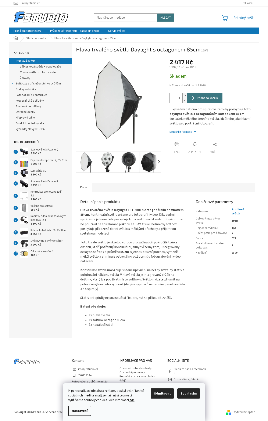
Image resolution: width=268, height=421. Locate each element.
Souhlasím (189, 393)
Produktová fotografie (30, 123)
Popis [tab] (83, 187)
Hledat (165, 17)
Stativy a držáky (26, 89)
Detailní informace (180, 132)
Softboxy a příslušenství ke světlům (38, 83)
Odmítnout (162, 393)
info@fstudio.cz (88, 369)
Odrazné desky (25, 112)
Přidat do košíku (207, 97)
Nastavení (79, 411)
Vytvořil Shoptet (244, 412)
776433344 (85, 375)
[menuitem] (27, 31)
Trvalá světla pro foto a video (38, 72)
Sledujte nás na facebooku (190, 371)
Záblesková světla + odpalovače (40, 67)
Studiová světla (25, 61)
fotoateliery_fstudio (187, 380)
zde (132, 400)
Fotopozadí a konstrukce (31, 95)
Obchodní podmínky (132, 372)
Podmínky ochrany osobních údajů (137, 379)
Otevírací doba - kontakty (135, 368)
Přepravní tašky (26, 118)
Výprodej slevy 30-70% (30, 129)
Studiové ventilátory (29, 106)
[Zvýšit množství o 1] (184, 95)
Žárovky (25, 78)
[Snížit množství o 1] (184, 100)
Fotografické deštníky (30, 101)
